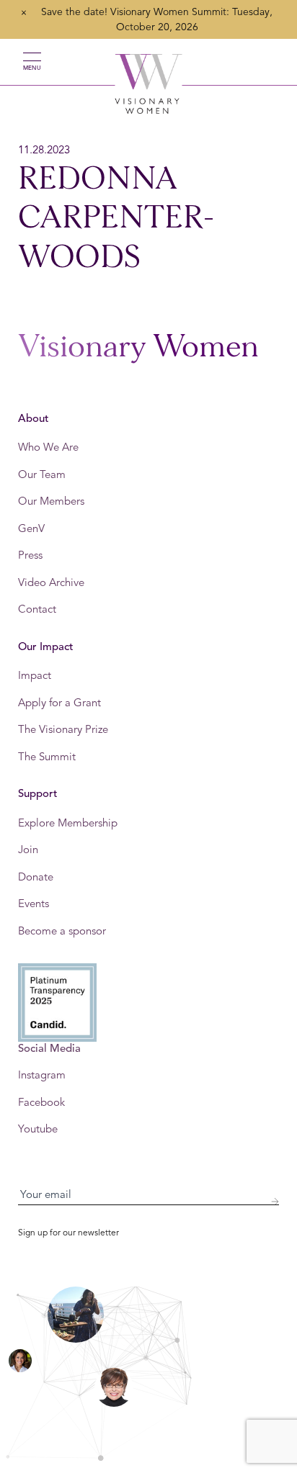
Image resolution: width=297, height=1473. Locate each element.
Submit (274, 1201)
